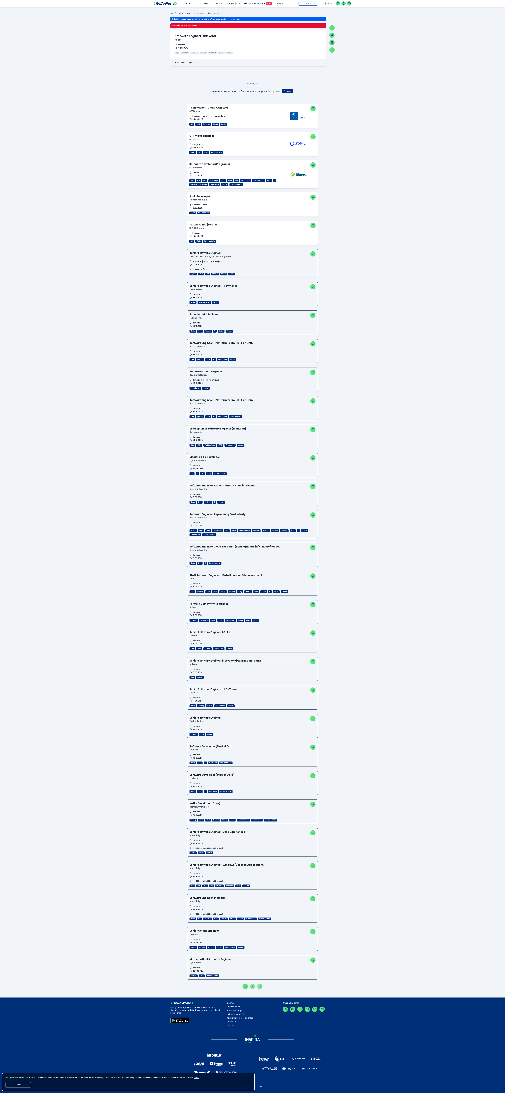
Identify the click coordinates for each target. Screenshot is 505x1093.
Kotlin (201, 853)
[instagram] (292, 1009)
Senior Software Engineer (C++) (210, 632)
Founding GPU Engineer (204, 314)
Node (193, 331)
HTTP (220, 445)
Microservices (204, 302)
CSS (222, 181)
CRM (248, 620)
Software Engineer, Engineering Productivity (218, 514)
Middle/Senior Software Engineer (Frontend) (218, 428)
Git (192, 124)
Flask (202, 734)
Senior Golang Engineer (204, 931)
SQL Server (245, 181)
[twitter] (332, 35)
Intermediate (216, 152)
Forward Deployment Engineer (209, 603)
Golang (201, 706)
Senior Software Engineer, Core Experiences (217, 832)
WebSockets (210, 445)
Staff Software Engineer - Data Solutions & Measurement (226, 575)
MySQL (193, 274)
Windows (229, 886)
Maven (215, 274)
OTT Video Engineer (201, 136)
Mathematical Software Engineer (211, 959)
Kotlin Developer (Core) (205, 803)
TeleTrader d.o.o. (198, 199)
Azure (193, 302)
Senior (223, 124)
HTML (230, 181)
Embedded (222, 359)
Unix (208, 531)
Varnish (256, 531)
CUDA (221, 331)
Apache (200, 592)
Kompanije (232, 3)
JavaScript (214, 181)
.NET (192, 181)
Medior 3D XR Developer (205, 457)
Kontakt (230, 1025)
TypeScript (214, 185)
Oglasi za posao (185, 13)
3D (202, 474)
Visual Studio (258, 181)
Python (208, 331)
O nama (230, 1003)
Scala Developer (199, 196)
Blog (279, 3)
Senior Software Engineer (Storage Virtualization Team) (225, 660)
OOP (238, 886)
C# (198, 181)
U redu (18, 1085)
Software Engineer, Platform (208, 898)
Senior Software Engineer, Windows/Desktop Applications (227, 865)
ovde (196, 1077)
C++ (200, 331)
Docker (248, 592)
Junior (231, 274)
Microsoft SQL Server (199, 185)
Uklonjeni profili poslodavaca (240, 1018)
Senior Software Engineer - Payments (213, 286)
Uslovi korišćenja (234, 1010)
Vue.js (224, 185)
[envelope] (322, 1009)
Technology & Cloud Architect (208, 107)
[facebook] (332, 28)
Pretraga (287, 91)
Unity (199, 241)
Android (219, 886)
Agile (232, 820)
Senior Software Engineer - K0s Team (213, 689)
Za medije (231, 1021)
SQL (204, 181)
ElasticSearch (244, 531)
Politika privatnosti (235, 1014)
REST (269, 181)
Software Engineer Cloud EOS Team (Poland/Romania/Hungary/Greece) (236, 546)
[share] (332, 50)
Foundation (195, 388)
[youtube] (300, 1009)
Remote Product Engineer (206, 371)
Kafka (276, 592)
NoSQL (223, 592)
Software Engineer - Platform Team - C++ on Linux (221, 343)
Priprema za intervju (254, 3)
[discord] (314, 1009)
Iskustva (203, 3)
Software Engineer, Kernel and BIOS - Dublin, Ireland (222, 485)
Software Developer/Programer (209, 164)
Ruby (240, 592)
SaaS (221, 620)
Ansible (275, 531)
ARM (198, 124)
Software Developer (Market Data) (212, 746)
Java (201, 274)
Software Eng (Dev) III (203, 224)
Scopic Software (199, 374)
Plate (217, 3)
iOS (211, 886)
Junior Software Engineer (205, 253)
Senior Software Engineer (205, 718)
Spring (193, 820)
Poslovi (188, 3)
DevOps (206, 124)
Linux (193, 152)
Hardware (213, 763)
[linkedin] (332, 42)
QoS (208, 359)
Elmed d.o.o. (195, 167)
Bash (206, 152)
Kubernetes (195, 535)
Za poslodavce (308, 3)
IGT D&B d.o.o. (196, 228)
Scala (193, 213)
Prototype (204, 620)
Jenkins (284, 531)
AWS (208, 820)
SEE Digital (194, 111)
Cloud (215, 124)
